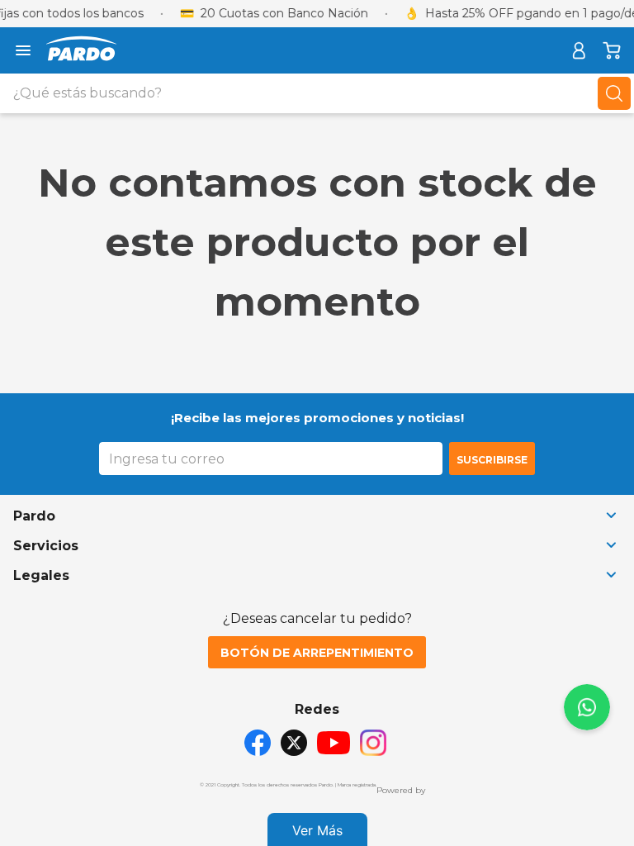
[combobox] (317, 93)
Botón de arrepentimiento (317, 652)
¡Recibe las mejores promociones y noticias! (317, 417)
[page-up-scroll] (587, 707)
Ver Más (317, 830)
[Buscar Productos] (614, 93)
